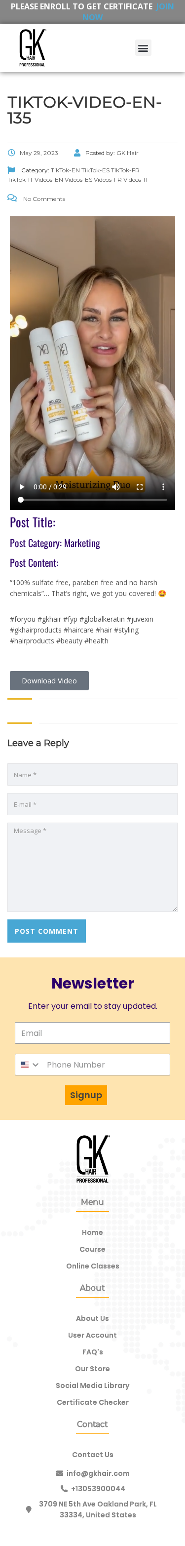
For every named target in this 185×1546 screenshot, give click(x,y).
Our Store (92, 1369)
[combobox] (28, 1064)
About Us (92, 1318)
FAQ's (92, 1352)
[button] (143, 48)
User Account (92, 1335)
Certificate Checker (93, 1402)
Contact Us (92, 1455)
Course (92, 1249)
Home (92, 1232)
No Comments (43, 198)
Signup (86, 1095)
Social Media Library (92, 1385)
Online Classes (92, 1266)
